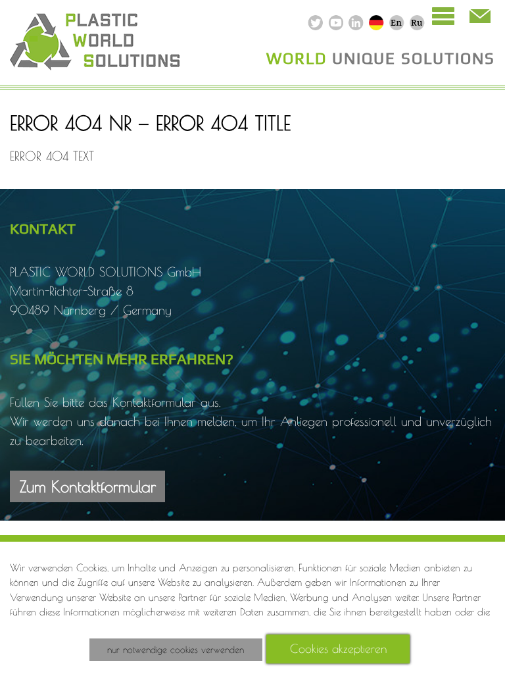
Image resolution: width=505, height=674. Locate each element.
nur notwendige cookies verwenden (175, 649)
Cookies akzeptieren (338, 649)
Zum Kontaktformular (88, 486)
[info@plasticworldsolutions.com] (478, 16)
